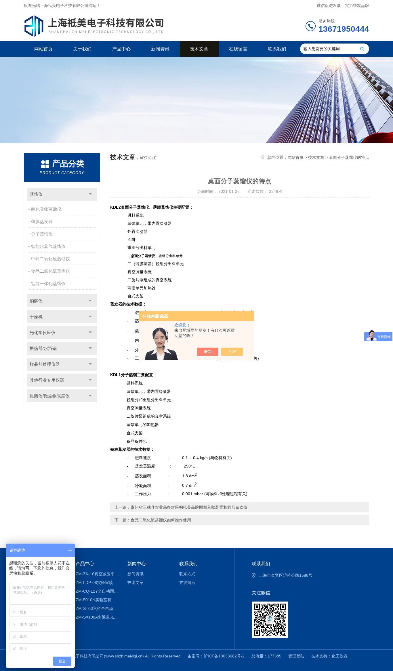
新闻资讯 (160, 48)
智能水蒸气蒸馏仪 (48, 246)
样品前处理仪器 (45, 364)
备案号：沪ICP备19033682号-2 (216, 656)
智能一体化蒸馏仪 (48, 283)
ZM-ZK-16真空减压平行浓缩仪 (97, 574)
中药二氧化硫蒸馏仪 (50, 258)
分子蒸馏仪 (42, 233)
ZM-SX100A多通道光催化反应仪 (97, 617)
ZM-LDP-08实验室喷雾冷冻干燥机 (97, 582)
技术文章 (199, 48)
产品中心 (121, 48)
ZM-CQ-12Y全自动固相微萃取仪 (97, 591)
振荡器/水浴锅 (43, 348)
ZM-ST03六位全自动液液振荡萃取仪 (97, 608)
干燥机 (36, 316)
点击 (90, 194)
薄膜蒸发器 (42, 221)
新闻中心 (136, 563)
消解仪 (36, 300)
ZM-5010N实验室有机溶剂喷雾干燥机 (97, 600)
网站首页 (43, 48)
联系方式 (187, 574)
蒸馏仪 (36, 194)
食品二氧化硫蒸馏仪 (50, 271)
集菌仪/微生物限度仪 (50, 395)
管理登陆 (296, 656)
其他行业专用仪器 (47, 380)
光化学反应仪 (43, 332)
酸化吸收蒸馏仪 (46, 209)
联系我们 (277, 48)
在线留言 (238, 48)
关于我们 (82, 48)
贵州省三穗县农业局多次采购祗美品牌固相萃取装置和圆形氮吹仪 (189, 507)
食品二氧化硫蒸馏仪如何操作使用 (161, 520)
